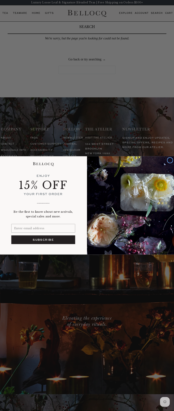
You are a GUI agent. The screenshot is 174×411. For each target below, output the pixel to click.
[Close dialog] (170, 160)
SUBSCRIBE (43, 240)
